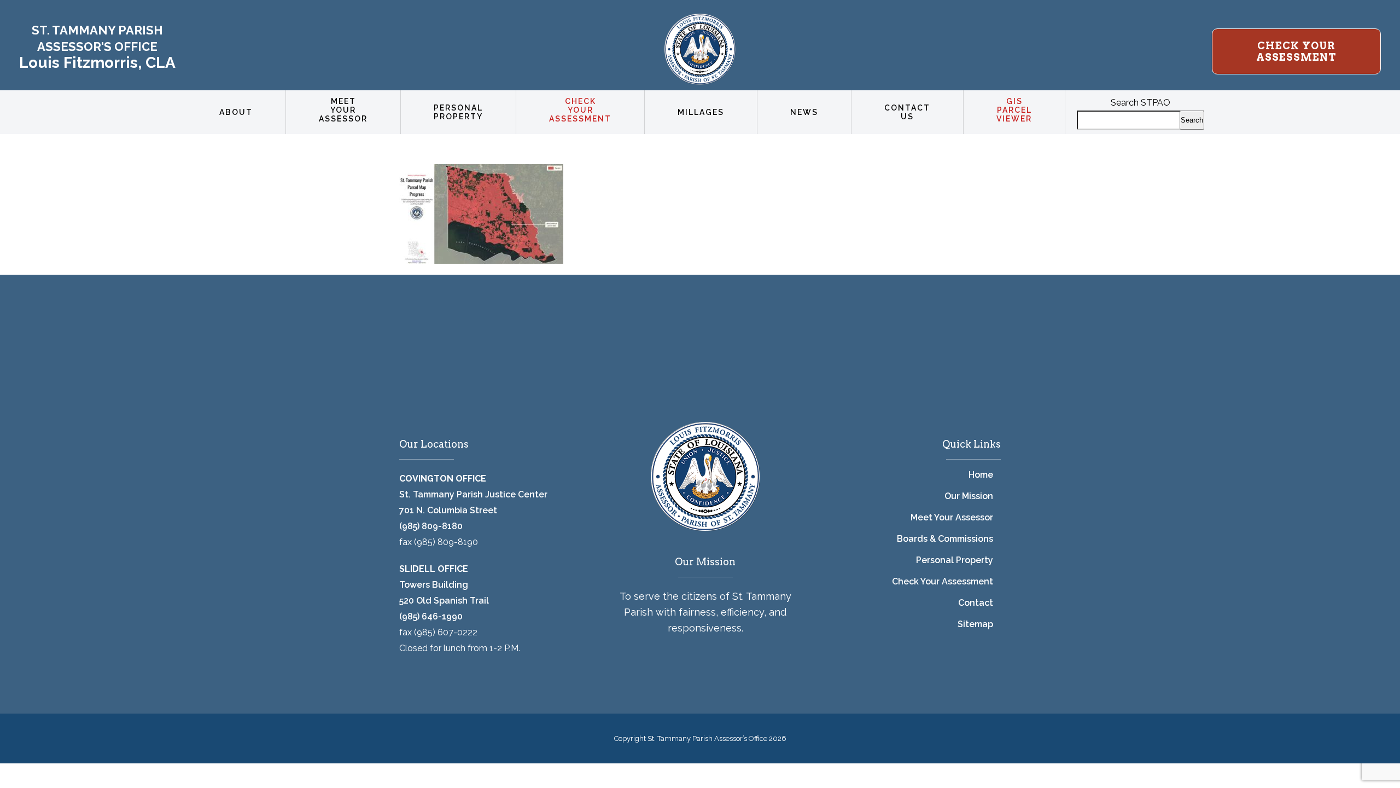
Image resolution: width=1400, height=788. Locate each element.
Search (1192, 120)
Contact (975, 603)
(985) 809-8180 (431, 526)
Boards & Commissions (945, 539)
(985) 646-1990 (431, 616)
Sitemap (975, 624)
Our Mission (968, 496)
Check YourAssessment (1296, 51)
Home (981, 475)
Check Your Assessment (942, 581)
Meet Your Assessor (952, 517)
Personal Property (954, 560)
